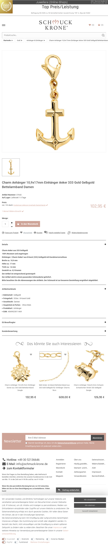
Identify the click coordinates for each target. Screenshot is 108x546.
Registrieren (61, 464)
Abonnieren (97, 438)
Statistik (25, 539)
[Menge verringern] (12, 227)
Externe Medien (57, 539)
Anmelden (60, 460)
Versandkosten (80, 476)
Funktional (23, 542)
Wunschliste (93, 25)
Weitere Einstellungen (40, 542)
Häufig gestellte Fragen (81, 464)
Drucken (39, 233)
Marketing (40, 539)
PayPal (9, 542)
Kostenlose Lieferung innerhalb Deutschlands (29, 205)
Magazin (59, 476)
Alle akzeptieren (90, 500)
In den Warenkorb (29, 224)
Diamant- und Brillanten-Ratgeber (81, 468)
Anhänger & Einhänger (35, 40)
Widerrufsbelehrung (99, 464)
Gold (18, 40)
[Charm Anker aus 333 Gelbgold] (54, 101)
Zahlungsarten (80, 472)
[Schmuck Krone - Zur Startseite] (55, 24)
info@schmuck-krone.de (32, 464)
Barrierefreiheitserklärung (99, 476)
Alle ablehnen (90, 505)
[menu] (3, 25)
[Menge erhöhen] (12, 223)
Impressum (96, 472)
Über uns (77, 460)
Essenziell (11, 539)
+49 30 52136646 (29, 459)
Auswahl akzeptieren (90, 511)
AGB (94, 468)
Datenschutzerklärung (99, 460)
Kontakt (59, 472)
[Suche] (103, 35)
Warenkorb (102, 25)
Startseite (7, 40)
